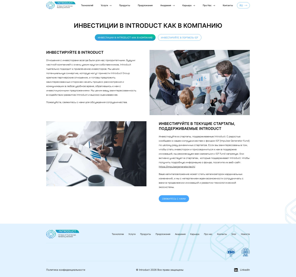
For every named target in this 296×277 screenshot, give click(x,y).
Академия (165, 5)
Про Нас (207, 5)
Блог (234, 234)
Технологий (87, 5)
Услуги (104, 5)
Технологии (118, 234)
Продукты (124, 5)
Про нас (208, 234)
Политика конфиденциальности (65, 269)
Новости (245, 234)
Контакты (228, 5)
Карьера (186, 5)
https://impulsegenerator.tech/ (177, 166)
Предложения (145, 5)
